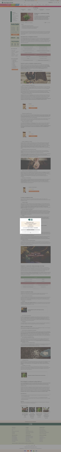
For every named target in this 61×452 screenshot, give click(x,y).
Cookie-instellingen (30, 227)
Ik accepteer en (31, 227)
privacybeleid (36, 227)
